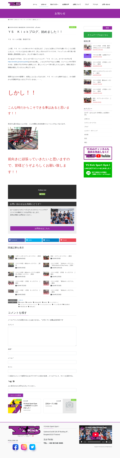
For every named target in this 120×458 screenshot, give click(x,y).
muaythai (29, 302)
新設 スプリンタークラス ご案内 (61, 256)
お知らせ (72, 27)
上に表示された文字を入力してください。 (22, 386)
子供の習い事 (23, 306)
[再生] (82, 442)
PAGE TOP (117, 442)
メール (10, 358)
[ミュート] (107, 442)
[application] (95, 434)
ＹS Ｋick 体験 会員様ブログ (101, 55)
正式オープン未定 (51, 403)
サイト (10, 367)
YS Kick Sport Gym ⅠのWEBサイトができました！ (30, 406)
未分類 (86, 134)
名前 (10, 349)
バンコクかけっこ (54, 302)
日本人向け (32, 306)
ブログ (86, 126)
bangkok (22, 302)
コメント (11, 324)
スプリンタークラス (90, 122)
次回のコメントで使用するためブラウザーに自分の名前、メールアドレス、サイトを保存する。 (42, 376)
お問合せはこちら (42, 228)
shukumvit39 (38, 302)
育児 (85, 138)
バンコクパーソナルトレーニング (28, 304)
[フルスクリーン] (110, 442)
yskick (45, 302)
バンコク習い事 (58, 304)
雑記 (85, 142)
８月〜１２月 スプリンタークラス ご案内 (28, 256)
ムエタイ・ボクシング (91, 130)
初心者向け (67, 304)
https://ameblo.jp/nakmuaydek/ (18, 62)
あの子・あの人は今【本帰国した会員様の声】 (96, 114)
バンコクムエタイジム (45, 304)
